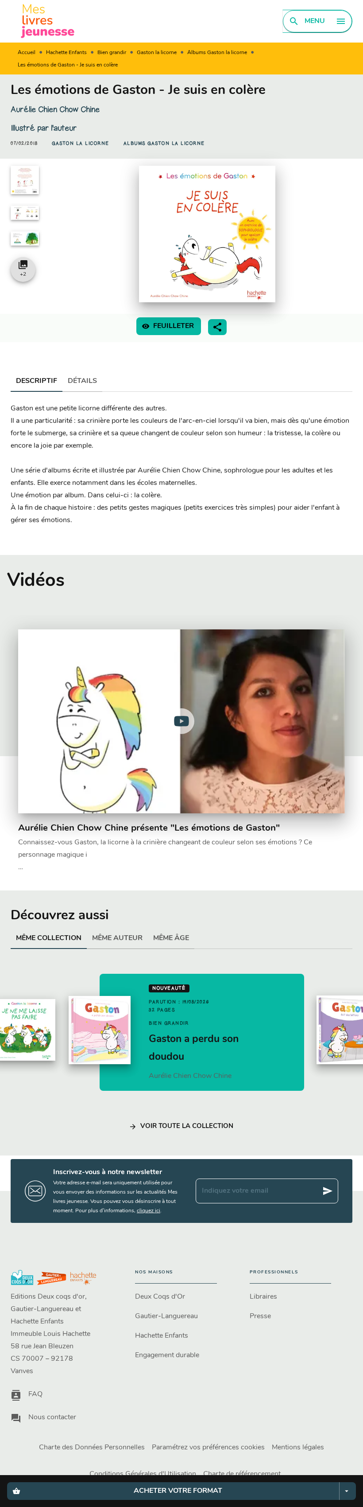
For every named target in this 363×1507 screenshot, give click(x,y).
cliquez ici (148, 1211)
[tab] (36, 381)
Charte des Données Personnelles (92, 1447)
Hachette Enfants (66, 52)
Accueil (26, 52)
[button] (80, 144)
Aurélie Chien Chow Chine (55, 109)
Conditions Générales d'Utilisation (142, 1474)
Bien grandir (111, 52)
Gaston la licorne (157, 52)
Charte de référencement (242, 1474)
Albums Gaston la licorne (217, 52)
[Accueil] (48, 21)
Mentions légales (298, 1447)
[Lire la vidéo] (181, 721)
